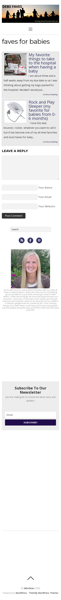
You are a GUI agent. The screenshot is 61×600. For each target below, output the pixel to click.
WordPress (21, 592)
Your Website (46, 206)
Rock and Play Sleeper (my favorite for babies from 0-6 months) (42, 110)
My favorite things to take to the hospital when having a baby (42, 63)
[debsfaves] (30, 21)
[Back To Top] (30, 578)
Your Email (45, 197)
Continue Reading (50, 94)
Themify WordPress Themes (43, 592)
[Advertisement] (30, 346)
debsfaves (29, 588)
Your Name (45, 187)
